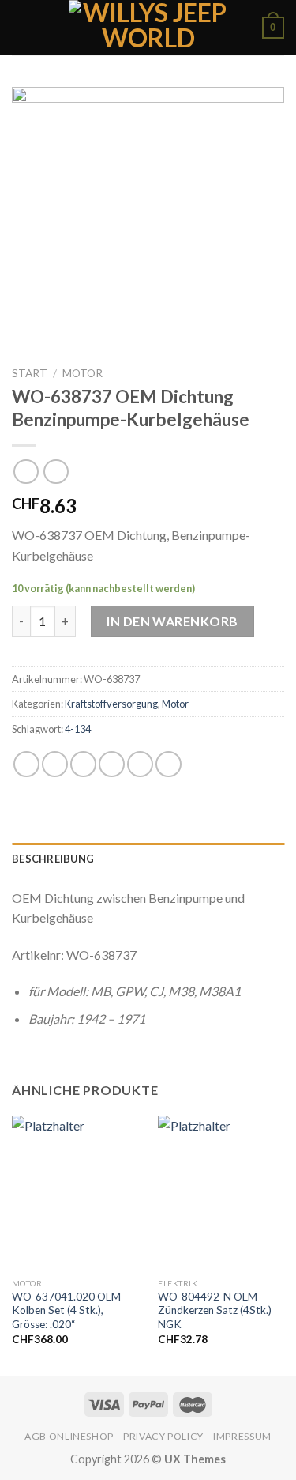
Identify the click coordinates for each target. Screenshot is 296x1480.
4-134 (78, 729)
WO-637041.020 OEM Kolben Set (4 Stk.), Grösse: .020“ (66, 1310)
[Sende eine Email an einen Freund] (112, 764)
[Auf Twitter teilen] (83, 764)
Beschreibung (53, 858)
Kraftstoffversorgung (111, 703)
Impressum (242, 1436)
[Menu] (21, 27)
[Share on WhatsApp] (26, 764)
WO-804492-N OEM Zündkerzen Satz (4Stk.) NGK (215, 1310)
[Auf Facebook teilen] (55, 764)
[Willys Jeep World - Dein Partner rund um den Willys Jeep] (148, 27)
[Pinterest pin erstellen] (140, 764)
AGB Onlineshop (69, 1436)
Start (29, 373)
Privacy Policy (163, 1436)
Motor (82, 373)
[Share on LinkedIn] (168, 764)
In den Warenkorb (172, 621)
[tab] (148, 858)
